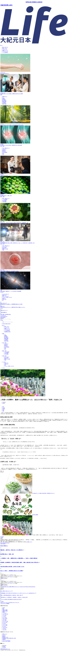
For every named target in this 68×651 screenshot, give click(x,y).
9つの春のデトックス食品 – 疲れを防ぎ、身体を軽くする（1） (43, 493)
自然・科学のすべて (6, 245)
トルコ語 (4, 628)
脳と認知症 (4, 100)
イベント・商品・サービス (7, 297)
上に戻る (2, 601)
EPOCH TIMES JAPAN (6, 323)
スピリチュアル (5, 51)
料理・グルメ (4, 48)
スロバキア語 (4, 627)
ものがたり (4, 149)
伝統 (3, 409)
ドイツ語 (4, 616)
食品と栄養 (6, 340)
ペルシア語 (4, 629)
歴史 (3, 153)
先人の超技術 (4, 152)
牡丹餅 (3, 408)
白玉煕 (3, 403)
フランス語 (4, 615)
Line (28, 586)
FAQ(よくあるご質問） (6, 641)
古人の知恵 (4, 200)
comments (3, 317)
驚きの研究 (4, 247)
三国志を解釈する (3, 312)
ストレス (2, 123)
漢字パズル (4, 299)
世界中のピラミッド (4, 310)
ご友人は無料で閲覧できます (12, 586)
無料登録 (2, 584)
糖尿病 (3, 98)
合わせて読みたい (4, 545)
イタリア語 (4, 619)
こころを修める (5, 52)
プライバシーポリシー (6, 640)
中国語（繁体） (5, 610)
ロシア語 (4, 623)
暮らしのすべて (5, 47)
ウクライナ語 (4, 624)
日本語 (3, 607)
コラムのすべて (3, 315)
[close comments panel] (0, 572)
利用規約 (4, 639)
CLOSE (1, 320)
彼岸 (3, 406)
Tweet (24, 586)
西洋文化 (4, 151)
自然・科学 (4, 355)
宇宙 (1, 290)
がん (3, 97)
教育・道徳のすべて (6, 198)
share (1, 317)
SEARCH (2, 318)
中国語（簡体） (5, 609)
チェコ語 (4, 626)
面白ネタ (4, 298)
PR (2, 300)
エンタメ (4, 361)
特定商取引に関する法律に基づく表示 (9, 638)
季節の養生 (4, 101)
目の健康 (4, 102)
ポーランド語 (4, 622)
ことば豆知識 (4, 199)
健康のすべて (4, 96)
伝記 (3, 154)
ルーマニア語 (4, 625)
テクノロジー (4, 246)
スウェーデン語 (5, 621)
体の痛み (2, 144)
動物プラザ (4, 295)
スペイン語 (4, 617)
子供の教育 (4, 201)
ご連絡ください (29, 541)
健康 (3, 333)
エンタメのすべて (5, 294)
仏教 (3, 410)
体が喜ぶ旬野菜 (35, 514)
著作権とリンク (5, 637)
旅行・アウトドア (5, 296)
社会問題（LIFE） (7, 331)
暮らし (3, 325)
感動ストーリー (5, 50)
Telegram (33, 586)
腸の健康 (4, 99)
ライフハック (4, 49)
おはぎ (3, 407)
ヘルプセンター (10, 582)
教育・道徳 (2, 221)
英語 (3, 608)
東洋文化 (4, 150)
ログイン (5, 584)
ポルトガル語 (4, 618)
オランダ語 (4, 620)
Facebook (21, 586)
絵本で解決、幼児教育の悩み (5, 314)
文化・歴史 (4, 342)
